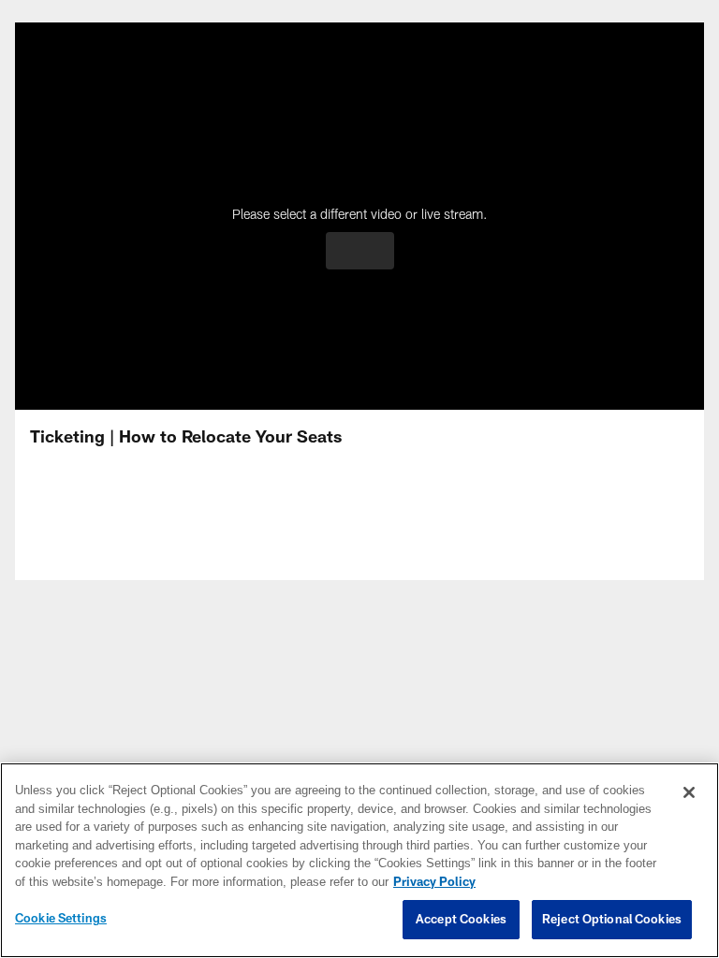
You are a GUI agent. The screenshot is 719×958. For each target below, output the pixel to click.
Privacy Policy (334, 882)
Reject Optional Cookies (612, 919)
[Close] (689, 793)
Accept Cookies (461, 919)
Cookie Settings (61, 918)
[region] (359, 860)
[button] (360, 250)
